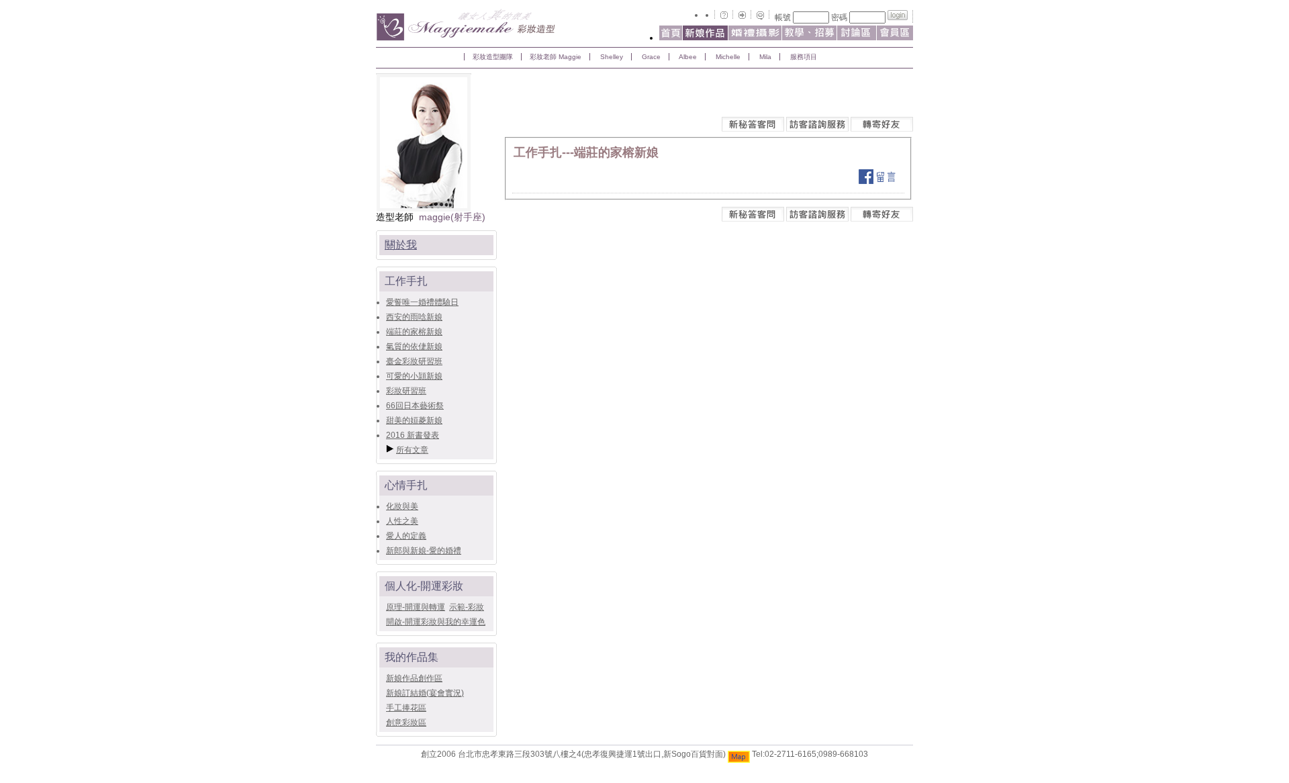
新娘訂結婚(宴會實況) (425, 693)
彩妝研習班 (406, 391)
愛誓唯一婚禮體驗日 (422, 302)
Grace (650, 56)
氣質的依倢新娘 (414, 346)
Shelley (610, 56)
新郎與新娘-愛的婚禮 (423, 550)
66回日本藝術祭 (415, 405)
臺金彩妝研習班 (414, 361)
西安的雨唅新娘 (414, 317)
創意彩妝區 (406, 722)
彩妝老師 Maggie (555, 56)
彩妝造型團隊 (493, 56)
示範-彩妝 (466, 607)
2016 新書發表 (412, 435)
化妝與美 (402, 506)
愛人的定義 (406, 536)
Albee (687, 56)
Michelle (727, 56)
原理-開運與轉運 (415, 607)
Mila (764, 56)
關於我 (401, 244)
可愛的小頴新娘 (414, 376)
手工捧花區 (406, 707)
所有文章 (412, 450)
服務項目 (802, 56)
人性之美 (402, 521)
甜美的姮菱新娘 (414, 420)
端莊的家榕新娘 (414, 331)
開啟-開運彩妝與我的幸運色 (435, 622)
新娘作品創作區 (414, 678)
